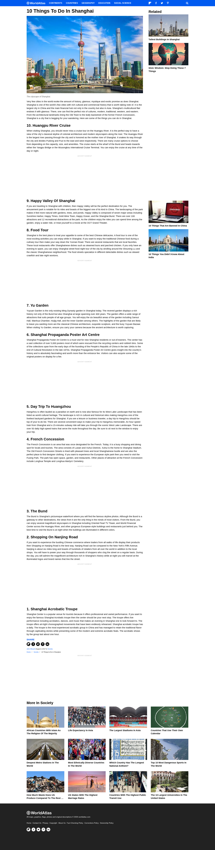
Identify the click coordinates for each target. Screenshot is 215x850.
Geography (88, 3)
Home (29, 823)
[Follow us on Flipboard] (28, 829)
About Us (62, 823)
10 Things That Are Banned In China (168, 225)
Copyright (53, 823)
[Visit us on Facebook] (33, 829)
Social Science (122, 3)
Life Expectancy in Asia (80, 730)
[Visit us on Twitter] (38, 829)
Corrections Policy (91, 823)
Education (104, 3)
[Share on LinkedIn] (47, 644)
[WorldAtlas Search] (187, 3)
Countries (72, 3)
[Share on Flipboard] (28, 644)
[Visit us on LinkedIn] (48, 829)
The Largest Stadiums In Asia (125, 730)
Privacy (45, 823)
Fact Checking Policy (75, 823)
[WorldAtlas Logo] (37, 3)
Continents (55, 3)
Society (50, 649)
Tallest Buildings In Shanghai (164, 39)
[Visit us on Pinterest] (43, 829)
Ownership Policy (106, 823)
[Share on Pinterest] (43, 644)
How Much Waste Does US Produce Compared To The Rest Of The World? (45, 798)
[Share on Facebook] (33, 644)
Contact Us (37, 823)
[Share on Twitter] (38, 644)
